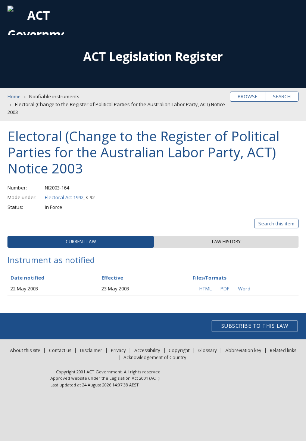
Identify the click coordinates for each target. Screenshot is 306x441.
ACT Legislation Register (153, 56)
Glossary (207, 350)
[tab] (80, 242)
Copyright (179, 350)
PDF (225, 288)
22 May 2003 (24, 288)
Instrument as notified (51, 259)
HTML (205, 288)
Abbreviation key (243, 350)
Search (282, 96)
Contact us (60, 350)
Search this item (276, 223)
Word (244, 288)
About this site (25, 350)
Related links (283, 350)
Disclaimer (91, 350)
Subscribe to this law (254, 325)
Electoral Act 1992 (64, 197)
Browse (247, 96)
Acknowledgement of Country (155, 357)
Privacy (118, 350)
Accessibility (147, 350)
